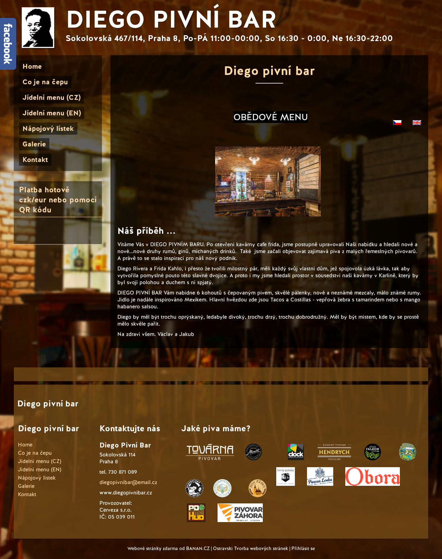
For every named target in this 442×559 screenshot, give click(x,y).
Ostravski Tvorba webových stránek (250, 548)
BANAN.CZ (198, 548)
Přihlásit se (303, 548)
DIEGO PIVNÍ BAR (171, 19)
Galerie (34, 143)
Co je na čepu (45, 81)
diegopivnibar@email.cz (128, 482)
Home (32, 66)
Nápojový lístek (48, 128)
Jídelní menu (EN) (51, 112)
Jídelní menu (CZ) (51, 97)
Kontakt (35, 159)
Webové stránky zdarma (152, 548)
